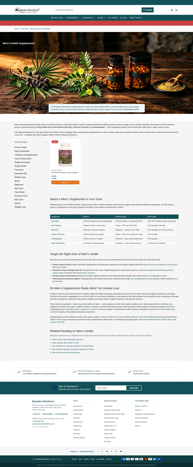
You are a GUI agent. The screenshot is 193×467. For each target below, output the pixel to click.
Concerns (87, 18)
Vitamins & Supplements (26, 154)
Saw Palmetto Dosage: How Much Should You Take (72, 349)
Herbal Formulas (22, 162)
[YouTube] (121, 451)
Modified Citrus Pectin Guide (114, 414)
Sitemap (108, 459)
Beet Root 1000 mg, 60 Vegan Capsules (64, 172)
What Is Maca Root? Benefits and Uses (67, 339)
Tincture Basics (109, 422)
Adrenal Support (79, 438)
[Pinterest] (107, 451)
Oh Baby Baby (166, 319)
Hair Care (18, 188)
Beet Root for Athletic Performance (66, 352)
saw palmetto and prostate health (149, 270)
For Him (25, 29)
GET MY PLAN (57, 18)
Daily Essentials (21, 151)
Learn (100, 18)
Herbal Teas (20, 177)
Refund (86, 459)
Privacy (74, 459)
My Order (113, 18)
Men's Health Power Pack (137, 317)
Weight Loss (20, 207)
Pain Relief (19, 192)
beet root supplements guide (155, 276)
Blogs (124, 18)
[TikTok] (111, 451)
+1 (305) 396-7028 (38, 421)
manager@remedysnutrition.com (43, 424)
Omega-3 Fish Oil (57, 322)
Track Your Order (141, 422)
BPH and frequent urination (84, 273)
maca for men (153, 264)
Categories (71, 18)
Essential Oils (20, 173)
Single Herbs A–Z (110, 426)
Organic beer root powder (40, 29)
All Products (77, 406)
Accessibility (100, 459)
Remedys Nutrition (56, 170)
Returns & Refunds (141, 418)
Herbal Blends (78, 410)
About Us (138, 410)
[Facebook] (98, 451)
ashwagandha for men (143, 278)
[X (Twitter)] (116, 451)
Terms (81, 459)
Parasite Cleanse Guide (112, 410)
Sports (17, 203)
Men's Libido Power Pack (113, 317)
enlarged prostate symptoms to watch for (82, 309)
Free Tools (135, 18)
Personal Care (20, 195)
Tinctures (18, 169)
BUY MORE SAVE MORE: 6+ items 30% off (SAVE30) (96, 23)
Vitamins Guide (109, 438)
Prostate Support (61, 319)
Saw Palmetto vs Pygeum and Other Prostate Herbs (73, 346)
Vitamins (76, 430)
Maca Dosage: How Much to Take (65, 343)
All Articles (108, 406)
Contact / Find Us (141, 406)
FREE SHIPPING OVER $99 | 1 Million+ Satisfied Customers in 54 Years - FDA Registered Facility (96, 2)
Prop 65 (92, 459)
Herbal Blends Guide (111, 418)
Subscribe (133, 388)
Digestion (18, 184)
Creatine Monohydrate (151, 319)
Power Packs (20, 147)
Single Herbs (20, 166)
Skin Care (18, 199)
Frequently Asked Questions (145, 414)
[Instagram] (102, 451)
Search (137, 426)
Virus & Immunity (22, 158)
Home (16, 29)
